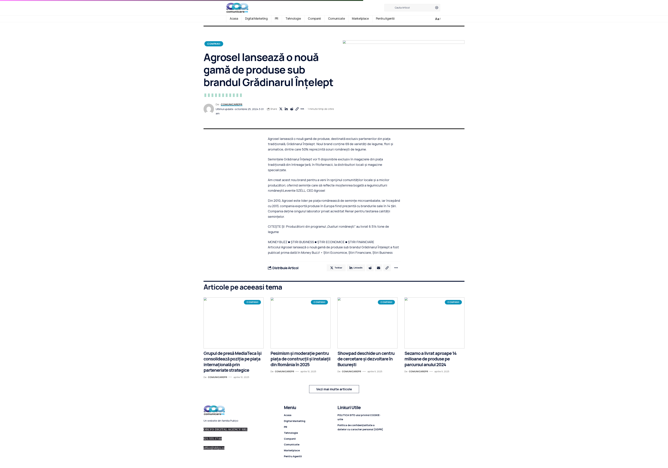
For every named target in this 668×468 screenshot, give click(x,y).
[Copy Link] (297, 109)
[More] (302, 109)
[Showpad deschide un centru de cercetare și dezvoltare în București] (367, 322)
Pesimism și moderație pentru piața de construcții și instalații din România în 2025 (300, 359)
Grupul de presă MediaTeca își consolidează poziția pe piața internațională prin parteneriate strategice (232, 361)
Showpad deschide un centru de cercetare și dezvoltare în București (366, 359)
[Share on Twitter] (280, 109)
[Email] (378, 267)
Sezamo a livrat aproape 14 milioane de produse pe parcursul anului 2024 (430, 359)
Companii (213, 43)
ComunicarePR (231, 104)
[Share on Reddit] (291, 109)
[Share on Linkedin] (286, 109)
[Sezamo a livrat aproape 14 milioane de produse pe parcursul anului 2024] (434, 322)
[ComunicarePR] (237, 8)
